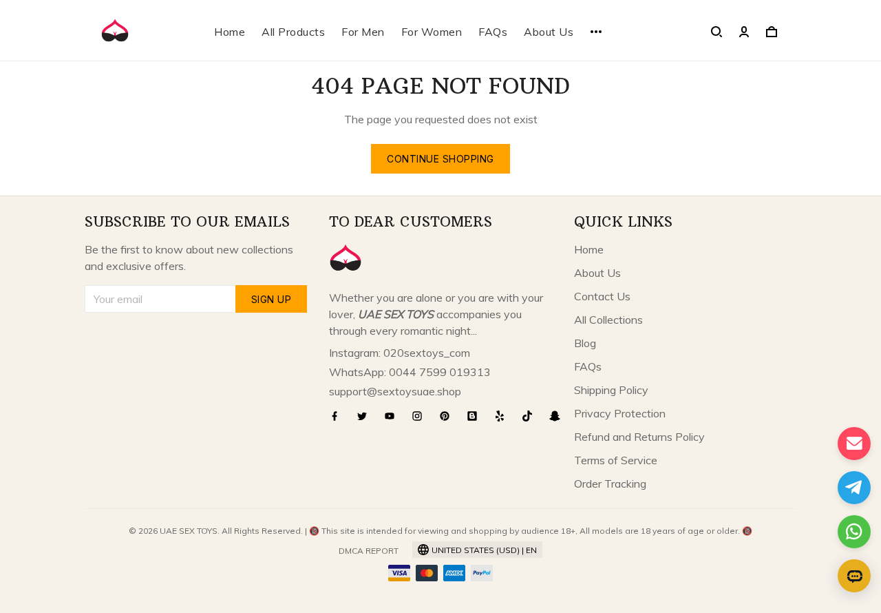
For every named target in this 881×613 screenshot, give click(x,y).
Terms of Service (615, 460)
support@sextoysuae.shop (395, 391)
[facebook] (338, 416)
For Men (363, 32)
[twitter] (366, 416)
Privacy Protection (620, 413)
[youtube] (393, 416)
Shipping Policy (611, 390)
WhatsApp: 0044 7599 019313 (410, 372)
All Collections (608, 319)
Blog (585, 343)
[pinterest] (448, 416)
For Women (432, 32)
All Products (293, 32)
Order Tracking (610, 483)
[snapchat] (559, 416)
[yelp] (503, 416)
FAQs (492, 32)
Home (229, 32)
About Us (548, 32)
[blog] (476, 416)
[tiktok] (531, 416)
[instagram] (421, 416)
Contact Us (602, 296)
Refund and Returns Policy (639, 437)
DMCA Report (369, 551)
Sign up (271, 299)
